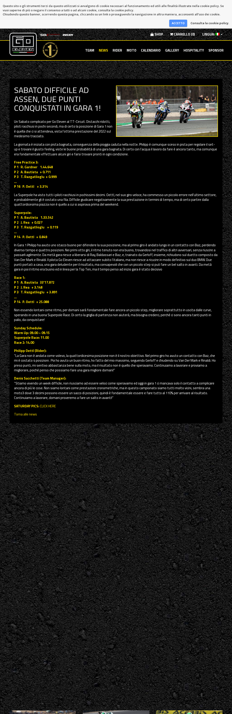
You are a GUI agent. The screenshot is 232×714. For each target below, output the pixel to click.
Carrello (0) (184, 34)
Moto (131, 50)
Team (89, 50)
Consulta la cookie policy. (210, 23)
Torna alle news (25, 414)
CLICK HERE (48, 406)
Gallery (172, 50)
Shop (158, 34)
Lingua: (208, 34)
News (103, 50)
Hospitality (194, 50)
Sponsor (216, 50)
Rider (117, 50)
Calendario (151, 50)
